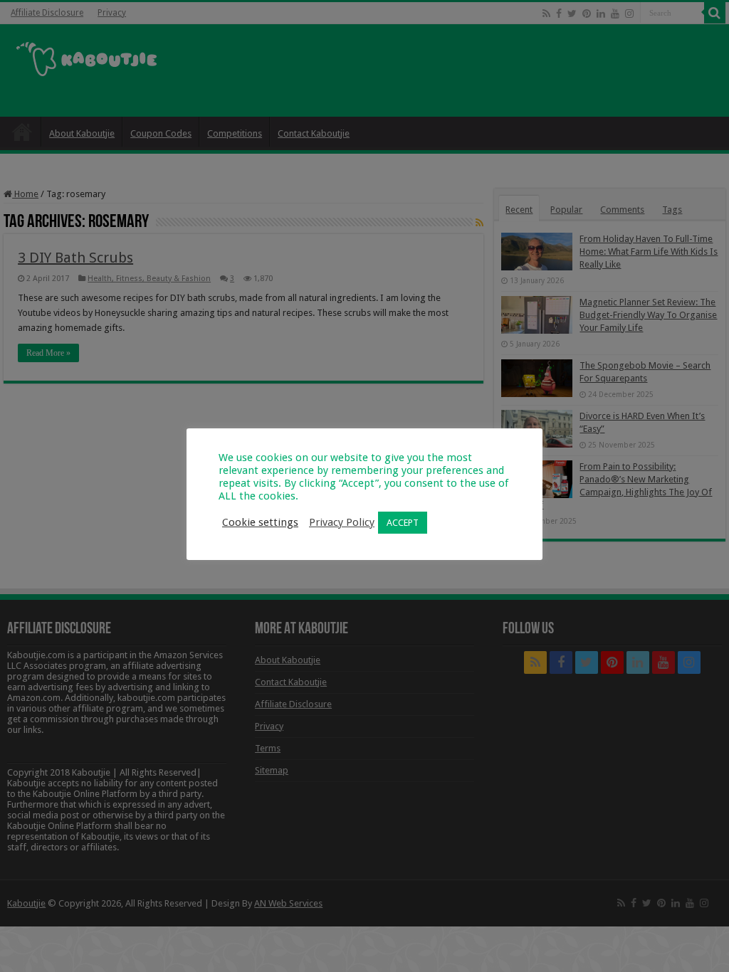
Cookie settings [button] (260, 522)
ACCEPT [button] (403, 522)
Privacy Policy (341, 522)
